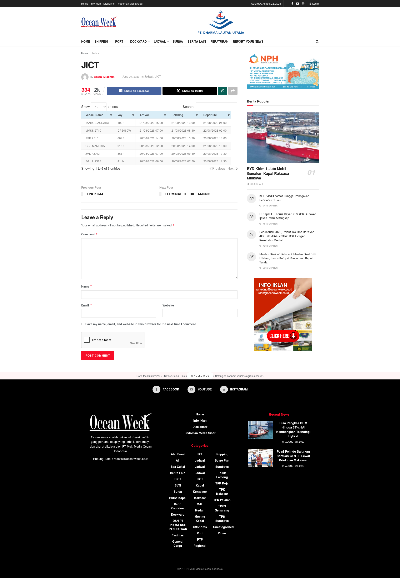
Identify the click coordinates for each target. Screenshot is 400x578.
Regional (200, 545)
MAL (200, 504)
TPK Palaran (222, 500)
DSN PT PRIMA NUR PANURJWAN (178, 525)
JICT (158, 76)
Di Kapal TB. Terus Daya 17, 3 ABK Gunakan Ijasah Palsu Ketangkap (287, 216)
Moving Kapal (200, 518)
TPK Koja (222, 483)
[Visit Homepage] (99, 21)
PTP (200, 539)
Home (84, 3)
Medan (200, 510)
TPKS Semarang (222, 508)
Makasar (200, 498)
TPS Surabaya (222, 518)
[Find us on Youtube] (297, 3)
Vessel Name (94, 115)
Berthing (177, 115)
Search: (188, 106)
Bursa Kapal (177, 498)
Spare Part (222, 460)
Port (119, 41)
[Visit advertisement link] (221, 22)
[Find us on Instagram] (303, 3)
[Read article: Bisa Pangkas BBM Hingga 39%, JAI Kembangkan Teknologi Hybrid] (260, 430)
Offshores (200, 527)
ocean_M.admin (104, 76)
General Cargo (177, 543)
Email (86, 305)
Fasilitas (178, 535)
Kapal (200, 485)
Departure (210, 115)
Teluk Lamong (222, 475)
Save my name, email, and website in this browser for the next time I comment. (141, 324)
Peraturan (219, 41)
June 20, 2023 (130, 76)
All (178, 460)
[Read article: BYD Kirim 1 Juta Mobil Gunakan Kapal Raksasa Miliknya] (283, 137)
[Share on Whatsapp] (222, 91)
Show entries (99, 106)
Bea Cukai (178, 466)
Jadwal (160, 41)
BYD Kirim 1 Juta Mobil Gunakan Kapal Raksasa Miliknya (268, 173)
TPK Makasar (222, 491)
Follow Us (201, 375)
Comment (89, 234)
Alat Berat (178, 454)
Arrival (144, 115)
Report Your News (248, 41)
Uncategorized (223, 527)
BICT (177, 479)
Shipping (101, 41)
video (222, 533)
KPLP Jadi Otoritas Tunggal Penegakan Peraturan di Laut (284, 198)
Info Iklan (96, 3)
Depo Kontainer (178, 506)
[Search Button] (317, 41)
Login (315, 3)
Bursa (178, 41)
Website (168, 305)
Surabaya (222, 466)
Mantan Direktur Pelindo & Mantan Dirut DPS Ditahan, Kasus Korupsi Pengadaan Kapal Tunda (287, 258)
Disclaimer (109, 3)
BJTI (178, 485)
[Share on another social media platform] (233, 91)
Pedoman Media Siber (130, 3)
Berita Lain (197, 41)
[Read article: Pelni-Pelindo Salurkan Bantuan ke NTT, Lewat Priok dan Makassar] (260, 458)
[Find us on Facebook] (292, 3)
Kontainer (200, 491)
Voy (120, 115)
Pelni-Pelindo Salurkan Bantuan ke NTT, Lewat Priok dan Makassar (293, 455)
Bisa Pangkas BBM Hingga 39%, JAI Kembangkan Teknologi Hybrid (293, 429)
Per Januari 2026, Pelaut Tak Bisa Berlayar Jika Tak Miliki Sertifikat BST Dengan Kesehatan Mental (286, 236)
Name (86, 286)
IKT (200, 454)
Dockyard (138, 41)
